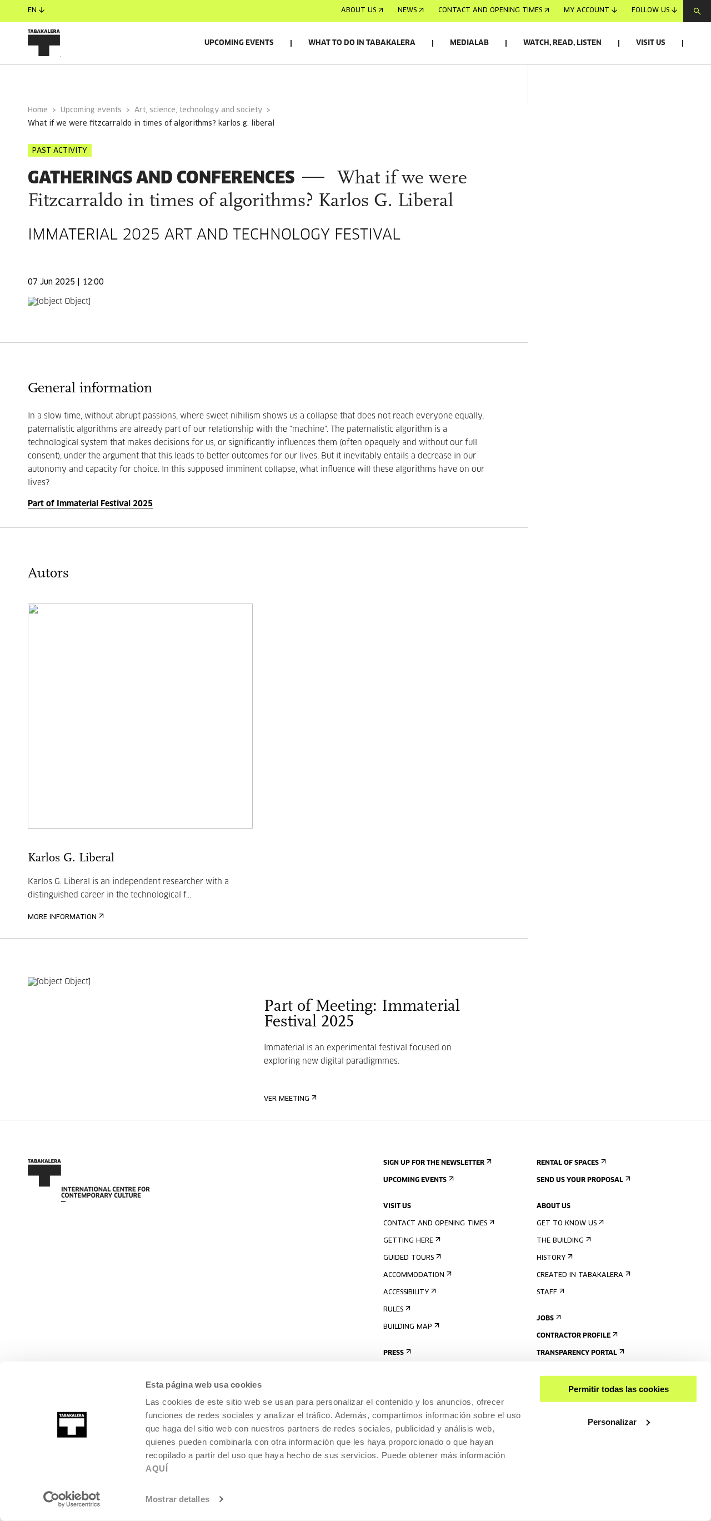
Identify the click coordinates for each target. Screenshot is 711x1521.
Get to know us (567, 1223)
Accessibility (406, 1292)
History (551, 1258)
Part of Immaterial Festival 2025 (90, 504)
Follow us (650, 11)
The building (560, 1241)
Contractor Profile (573, 1336)
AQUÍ (157, 1468)
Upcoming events (239, 43)
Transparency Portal (577, 1353)
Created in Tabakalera (580, 1275)
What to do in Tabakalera (361, 43)
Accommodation (413, 1275)
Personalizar (612, 1421)
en (32, 11)
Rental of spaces (568, 1163)
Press (393, 1353)
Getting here (408, 1241)
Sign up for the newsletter (433, 1163)
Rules (393, 1309)
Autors (157, 79)
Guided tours (408, 1258)
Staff (547, 1292)
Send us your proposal (580, 1180)
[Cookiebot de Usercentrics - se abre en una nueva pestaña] (72, 1499)
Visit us (650, 43)
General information (72, 79)
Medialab (469, 43)
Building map (407, 1327)
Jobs (545, 1318)
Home (38, 110)
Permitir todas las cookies (618, 1389)
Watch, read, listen (562, 43)
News (407, 11)
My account (586, 11)
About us (358, 11)
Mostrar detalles (177, 1499)
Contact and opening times (490, 11)
